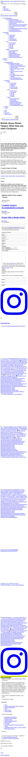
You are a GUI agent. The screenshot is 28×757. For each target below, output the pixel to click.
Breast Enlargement (13, 50)
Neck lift (11, 46)
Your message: (5, 250)
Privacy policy (8, 710)
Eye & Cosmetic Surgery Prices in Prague (14, 706)
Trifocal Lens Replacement (15, 20)
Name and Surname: (7, 232)
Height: (4, 240)
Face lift (11, 45)
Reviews (5, 58)
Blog (4, 7)
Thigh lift (11, 37)
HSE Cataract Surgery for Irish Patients (18, 24)
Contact (5, 59)
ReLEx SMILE (8, 722)
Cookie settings (8, 711)
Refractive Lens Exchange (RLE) (16, 22)
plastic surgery (12, 176)
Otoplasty (11, 48)
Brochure (15, 15)
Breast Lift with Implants (14, 54)
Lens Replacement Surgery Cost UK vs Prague (15, 727)
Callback (11, 15)
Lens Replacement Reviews (15, 31)
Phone (3, 279)
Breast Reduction (13, 53)
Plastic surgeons (7, 10)
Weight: (4, 243)
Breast (7, 49)
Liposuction (12, 36)
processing (11, 263)
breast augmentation (20, 176)
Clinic (6, 705)
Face (7, 41)
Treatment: (4, 246)
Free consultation (4, 15)
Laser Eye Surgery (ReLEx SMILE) (17, 26)
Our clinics (5, 8)
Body (7, 33)
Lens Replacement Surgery (12, 19)
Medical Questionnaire (14, 227)
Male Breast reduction (14, 55)
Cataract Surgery (13, 23)
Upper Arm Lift (12, 39)
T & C (6, 708)
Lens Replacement (7, 18)
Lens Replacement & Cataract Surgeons (18, 28)
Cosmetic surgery (4, 176)
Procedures (5, 32)
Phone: (3, 235)
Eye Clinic (11, 27)
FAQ (4, 6)
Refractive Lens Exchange (11, 718)
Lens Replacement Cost (14, 29)
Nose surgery (12, 44)
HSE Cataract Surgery (10, 728)
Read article (4, 211)
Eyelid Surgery (12, 42)
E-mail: (4, 238)
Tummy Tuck (12, 35)
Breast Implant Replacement (15, 57)
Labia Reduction (13, 40)
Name (3, 282)
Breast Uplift (12, 52)
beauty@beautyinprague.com (10, 737)
